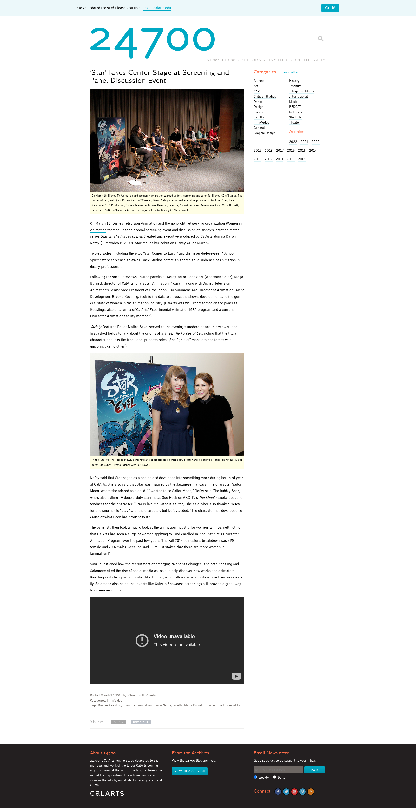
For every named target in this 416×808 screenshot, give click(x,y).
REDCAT (295, 107)
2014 (313, 150)
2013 (257, 159)
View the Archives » (190, 771)
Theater (294, 122)
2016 (291, 150)
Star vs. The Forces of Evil (223, 705)
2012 (269, 159)
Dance (258, 102)
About (103, 752)
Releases (295, 112)
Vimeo (302, 791)
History (294, 81)
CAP (257, 91)
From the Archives (190, 752)
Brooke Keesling (109, 705)
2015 (302, 150)
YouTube (294, 791)
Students (295, 117)
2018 (269, 150)
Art (256, 86)
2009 (302, 159)
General (259, 128)
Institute (295, 86)
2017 (280, 150)
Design (258, 107)
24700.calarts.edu (157, 8)
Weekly (264, 777)
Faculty (259, 117)
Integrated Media (301, 91)
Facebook (278, 791)
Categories (276, 71)
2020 (316, 141)
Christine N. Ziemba (142, 695)
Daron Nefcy (162, 705)
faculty (177, 705)
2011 (279, 159)
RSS (310, 791)
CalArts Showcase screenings (178, 583)
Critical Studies (265, 96)
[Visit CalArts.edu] (107, 795)
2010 (291, 159)
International (298, 96)
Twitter (286, 791)
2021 (304, 141)
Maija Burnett (194, 705)
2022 (293, 141)
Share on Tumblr (141, 722)
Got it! (330, 8)
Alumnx (259, 81)
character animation (137, 705)
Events (258, 112)
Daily (281, 777)
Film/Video (114, 700)
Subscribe (314, 770)
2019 (257, 150)
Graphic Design (264, 133)
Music (293, 102)
